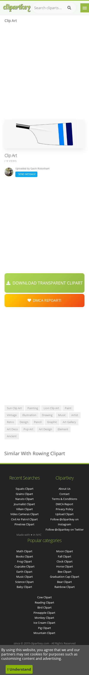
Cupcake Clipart (24, 566)
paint (68, 408)
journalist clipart (24, 504)
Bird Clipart (44, 607)
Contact (64, 494)
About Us (64, 489)
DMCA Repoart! (46, 300)
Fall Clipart (64, 556)
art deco (12, 429)
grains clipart (24, 494)
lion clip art (51, 408)
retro (10, 422)
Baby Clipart (24, 587)
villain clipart (24, 509)
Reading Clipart (44, 602)
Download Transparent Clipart (46, 283)
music (62, 415)
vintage (12, 415)
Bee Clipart (65, 572)
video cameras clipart (24, 514)
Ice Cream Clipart (44, 623)
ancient (12, 436)
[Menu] (84, 7)
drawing (47, 415)
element (63, 429)
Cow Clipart (44, 597)
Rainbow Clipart (64, 587)
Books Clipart (24, 556)
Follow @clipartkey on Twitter (65, 529)
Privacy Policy (64, 509)
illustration (29, 415)
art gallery (69, 422)
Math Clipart (24, 551)
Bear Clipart (64, 582)
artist (74, 415)
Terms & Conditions (64, 499)
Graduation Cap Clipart (64, 577)
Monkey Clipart (44, 618)
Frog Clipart (24, 561)
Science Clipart (24, 582)
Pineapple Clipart (44, 613)
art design (45, 429)
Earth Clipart (24, 572)
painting (32, 408)
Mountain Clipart (44, 633)
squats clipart (24, 489)
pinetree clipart (24, 524)
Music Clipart (24, 577)
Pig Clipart (44, 628)
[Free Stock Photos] (17, 7)
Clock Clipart (65, 561)
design (24, 422)
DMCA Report (64, 504)
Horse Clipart (64, 566)
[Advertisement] (44, 72)
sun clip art (14, 408)
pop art (28, 429)
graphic (52, 422)
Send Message (26, 174)
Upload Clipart (64, 514)
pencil (37, 422)
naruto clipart (24, 499)
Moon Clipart (64, 551)
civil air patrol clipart (24, 519)
